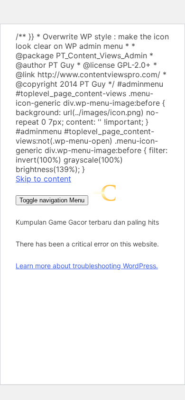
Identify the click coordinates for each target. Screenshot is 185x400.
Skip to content (43, 178)
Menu (51, 200)
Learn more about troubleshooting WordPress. (87, 266)
